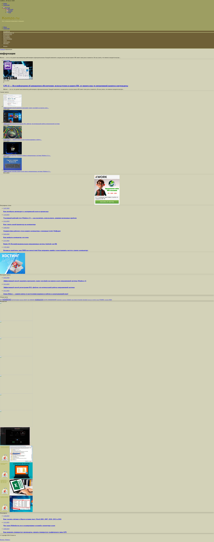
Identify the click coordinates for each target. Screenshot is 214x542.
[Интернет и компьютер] (12, 24)
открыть (69, 299)
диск (28, 299)
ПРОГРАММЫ (7, 39)
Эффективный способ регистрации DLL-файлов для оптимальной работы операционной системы (31, 123)
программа (85, 299)
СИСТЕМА (6, 42)
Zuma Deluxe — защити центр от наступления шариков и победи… (22, 139)
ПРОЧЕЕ (6, 43)
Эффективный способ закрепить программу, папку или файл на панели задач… (26, 108)
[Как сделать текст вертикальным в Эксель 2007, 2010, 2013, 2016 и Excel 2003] (16, 495)
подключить (79, 299)
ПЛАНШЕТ (6, 37)
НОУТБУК (6, 36)
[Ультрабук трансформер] (16, 409)
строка (97, 299)
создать (94, 299)
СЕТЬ (5, 40)
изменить (32, 299)
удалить (101, 299)
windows (6, 299)
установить (106, 299)
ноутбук (46, 299)
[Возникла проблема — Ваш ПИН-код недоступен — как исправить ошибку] (16, 336)
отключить (59, 299)
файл (110, 299)
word (13, 299)
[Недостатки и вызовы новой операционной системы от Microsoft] (16, 374)
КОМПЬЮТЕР (7, 34)
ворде (25, 299)
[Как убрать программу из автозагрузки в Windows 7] (16, 511)
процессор (90, 299)
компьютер (39, 299)
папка (73, 299)
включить (22, 299)
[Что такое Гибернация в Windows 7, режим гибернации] (16, 426)
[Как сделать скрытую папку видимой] (16, 478)
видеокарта (16, 299)
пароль (75, 299)
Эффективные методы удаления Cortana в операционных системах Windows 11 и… (27, 155)
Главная (2, 49)
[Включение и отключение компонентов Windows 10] (16, 461)
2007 (1, 299)
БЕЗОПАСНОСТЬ (8, 33)
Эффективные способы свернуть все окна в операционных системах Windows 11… (27, 171)
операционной (52, 299)
